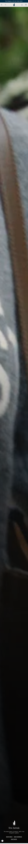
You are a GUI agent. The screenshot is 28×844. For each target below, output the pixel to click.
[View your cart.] (25, 4)
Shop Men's (9, 836)
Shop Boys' (14, 839)
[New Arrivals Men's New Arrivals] (14, 425)
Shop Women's (18, 836)
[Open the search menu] (5, 4)
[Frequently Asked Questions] (14, 1)
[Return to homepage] (14, 4)
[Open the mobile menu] (2, 4)
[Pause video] (2, 841)
